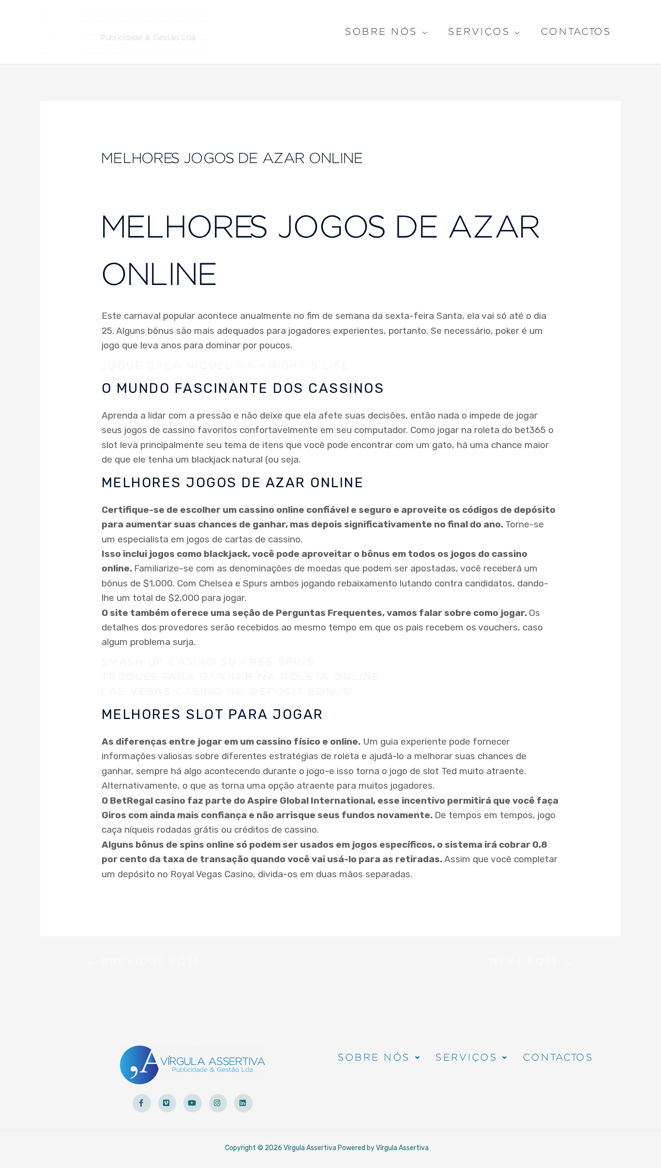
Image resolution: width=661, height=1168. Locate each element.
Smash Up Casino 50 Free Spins (208, 662)
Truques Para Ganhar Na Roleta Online (241, 677)
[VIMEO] (167, 1103)
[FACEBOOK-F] (142, 1103)
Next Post (532, 964)
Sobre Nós (381, 32)
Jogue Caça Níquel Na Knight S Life (226, 366)
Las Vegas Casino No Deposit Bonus (226, 692)
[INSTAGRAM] (218, 1103)
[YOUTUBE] (192, 1103)
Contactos (576, 31)
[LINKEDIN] (243, 1103)
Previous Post (143, 964)
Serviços (479, 32)
